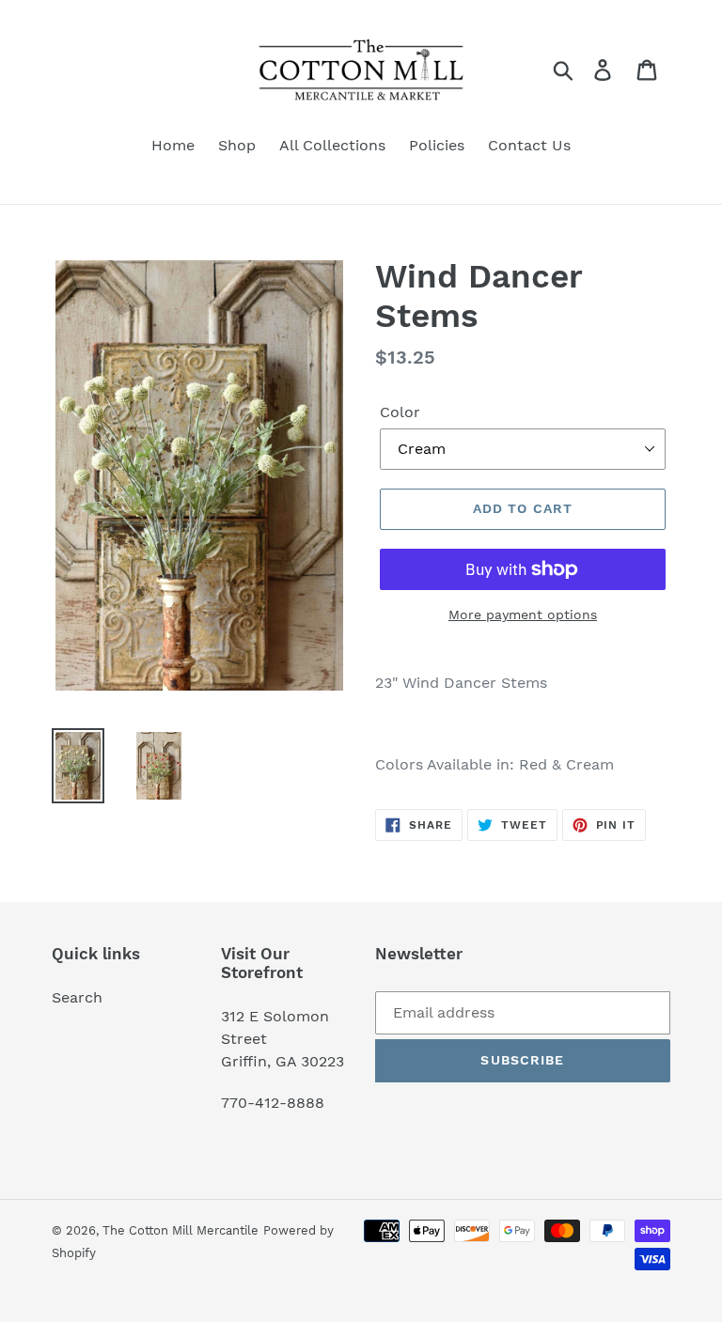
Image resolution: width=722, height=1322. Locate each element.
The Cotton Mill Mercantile (180, 1230)
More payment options (522, 614)
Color (400, 412)
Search (77, 997)
